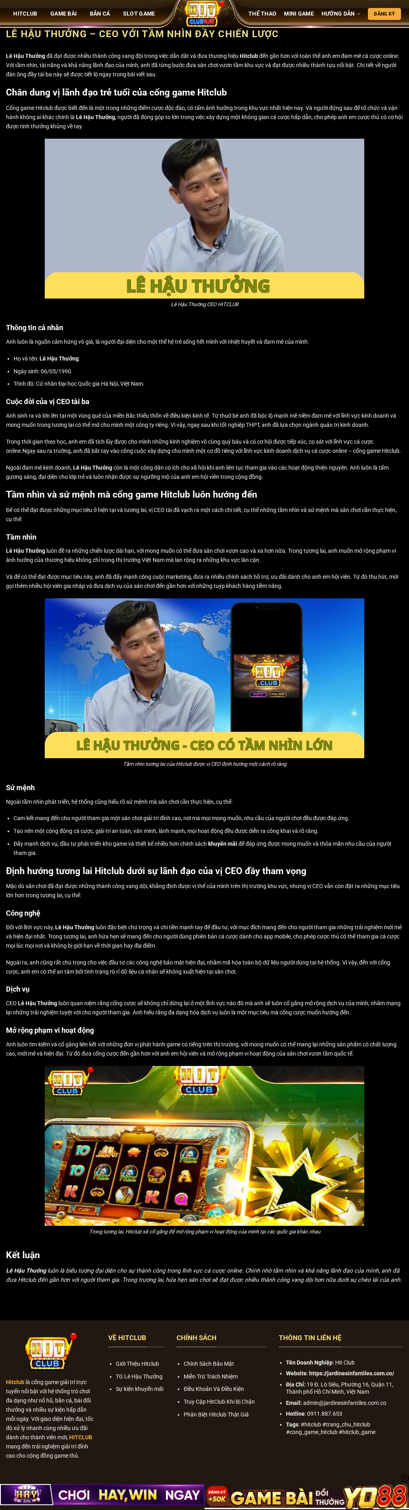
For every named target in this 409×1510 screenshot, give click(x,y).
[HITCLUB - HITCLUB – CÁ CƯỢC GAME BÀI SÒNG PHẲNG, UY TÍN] (204, 14)
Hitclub (249, 56)
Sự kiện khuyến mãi (139, 1389)
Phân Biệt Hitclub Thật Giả (216, 1414)
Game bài (63, 13)
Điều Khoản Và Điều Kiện (214, 1389)
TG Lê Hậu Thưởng (139, 1376)
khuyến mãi (222, 844)
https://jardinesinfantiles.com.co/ (351, 1373)
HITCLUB (25, 13)
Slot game (139, 13)
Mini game (299, 13)
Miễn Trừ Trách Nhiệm (211, 1376)
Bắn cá (100, 13)
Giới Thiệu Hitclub (137, 1364)
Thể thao (262, 13)
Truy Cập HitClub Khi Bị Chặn (219, 1401)
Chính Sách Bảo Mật (209, 1364)
